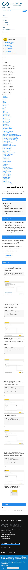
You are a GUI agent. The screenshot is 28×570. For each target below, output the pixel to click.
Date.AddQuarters (7, 161)
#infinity (4, 107)
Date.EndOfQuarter (7, 175)
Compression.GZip (7, 148)
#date (4, 101)
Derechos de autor (5, 538)
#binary (4, 99)
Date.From (5, 180)
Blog (4, 27)
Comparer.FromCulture (8, 142)
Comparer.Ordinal (7, 144)
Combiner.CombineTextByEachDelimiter (12, 135)
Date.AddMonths (6, 160)
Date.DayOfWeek (6, 167)
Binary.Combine (6, 114)
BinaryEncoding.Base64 (8, 127)
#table (4, 109)
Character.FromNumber (8, 131)
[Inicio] (12, 3)
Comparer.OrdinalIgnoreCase (9, 145)
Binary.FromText (6, 121)
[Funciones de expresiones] (12, 77)
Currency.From (6, 157)
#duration (5, 105)
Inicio (4, 15)
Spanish (3, 7)
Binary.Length (6, 122)
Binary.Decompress (7, 117)
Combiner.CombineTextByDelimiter (10, 134)
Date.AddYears (6, 164)
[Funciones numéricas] (12, 85)
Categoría (5, 62)
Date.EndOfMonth (7, 174)
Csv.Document (6, 151)
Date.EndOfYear (6, 178)
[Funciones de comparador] (12, 68)
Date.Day (5, 165)
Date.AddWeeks (6, 162)
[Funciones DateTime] (12, 71)
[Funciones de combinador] (12, 66)
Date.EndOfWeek (6, 177)
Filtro (4, 57)
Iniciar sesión (6, 10)
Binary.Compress (6, 115)
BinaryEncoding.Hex (7, 128)
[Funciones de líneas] (12, 80)
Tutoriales (5, 22)
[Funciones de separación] (12, 89)
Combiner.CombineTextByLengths (10, 137)
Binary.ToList (5, 124)
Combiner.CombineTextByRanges (10, 140)
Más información (4, 565)
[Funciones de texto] (12, 92)
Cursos (5, 20)
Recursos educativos (9, 29)
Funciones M (8, 50)
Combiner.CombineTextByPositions (10, 138)
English (8, 7)
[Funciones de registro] (12, 86)
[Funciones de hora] (12, 94)
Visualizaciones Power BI (11, 53)
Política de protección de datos (8, 534)
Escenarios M (8, 51)
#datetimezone (6, 104)
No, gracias (3, 568)
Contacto (5, 32)
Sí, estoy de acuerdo (13, 567)
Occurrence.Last (9, 255)
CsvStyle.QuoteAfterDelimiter (9, 152)
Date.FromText (6, 181)
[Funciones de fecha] (12, 69)
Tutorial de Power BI (9, 42)
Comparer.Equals (6, 141)
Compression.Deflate (7, 147)
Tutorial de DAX (8, 43)
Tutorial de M (8, 45)
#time (4, 111)
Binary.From (5, 118)
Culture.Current (6, 155)
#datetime (5, 102)
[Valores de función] (12, 79)
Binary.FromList (6, 120)
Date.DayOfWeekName (8, 168)
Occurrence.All (8, 257)
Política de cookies (5, 536)
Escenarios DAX (9, 48)
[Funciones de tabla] (12, 91)
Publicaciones (6, 25)
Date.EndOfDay (6, 173)
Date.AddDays (6, 158)
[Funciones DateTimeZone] (12, 73)
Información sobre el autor (7, 532)
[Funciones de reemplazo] (12, 88)
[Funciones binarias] (12, 65)
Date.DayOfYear (6, 170)
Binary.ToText (6, 125)
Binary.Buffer (5, 112)
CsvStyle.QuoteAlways (8, 154)
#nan (4, 108)
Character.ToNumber (7, 132)
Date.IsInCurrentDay (7, 183)
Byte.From (5, 130)
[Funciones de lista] (12, 82)
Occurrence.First (9, 254)
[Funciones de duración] (12, 74)
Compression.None (7, 150)
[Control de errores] (12, 76)
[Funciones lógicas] (12, 83)
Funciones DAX (8, 47)
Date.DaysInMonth (7, 171)
